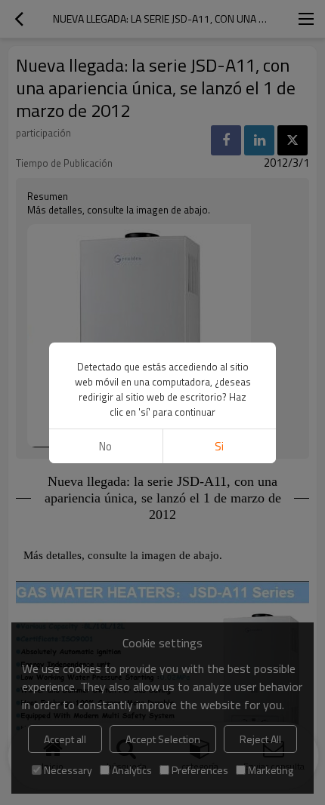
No (105, 446)
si (219, 446)
